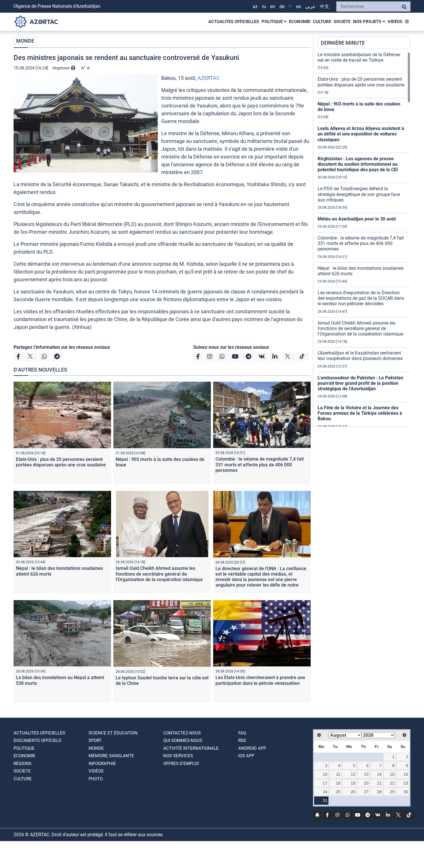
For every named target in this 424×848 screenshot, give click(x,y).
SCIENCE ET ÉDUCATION (113, 733)
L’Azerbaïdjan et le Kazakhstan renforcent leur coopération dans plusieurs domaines (360, 355)
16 (406, 774)
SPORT (95, 740)
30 (406, 791)
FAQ (242, 733)
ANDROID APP (252, 748)
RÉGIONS (22, 763)
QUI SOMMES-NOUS (182, 740)
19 (353, 783)
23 (406, 783)
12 (353, 774)
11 (338, 774)
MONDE (25, 41)
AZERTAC (209, 78)
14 (379, 774)
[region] (364, 239)
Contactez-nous (182, 733)
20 (366, 783)
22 (392, 783)
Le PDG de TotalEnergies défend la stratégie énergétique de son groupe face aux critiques (359, 194)
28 (379, 791)
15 (392, 774)
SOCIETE (342, 21)
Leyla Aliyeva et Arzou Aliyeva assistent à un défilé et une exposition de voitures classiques (361, 134)
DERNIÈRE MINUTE (343, 43)
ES (298, 6)
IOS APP (246, 755)
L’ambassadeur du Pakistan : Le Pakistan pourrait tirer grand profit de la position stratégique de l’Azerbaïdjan (360, 383)
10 (325, 774)
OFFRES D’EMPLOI (181, 763)
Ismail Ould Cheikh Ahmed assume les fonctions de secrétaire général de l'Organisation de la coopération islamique (159, 574)
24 (325, 791)
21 (379, 783)
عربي (310, 6)
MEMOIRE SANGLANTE (111, 755)
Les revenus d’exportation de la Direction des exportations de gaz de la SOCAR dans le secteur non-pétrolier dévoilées (361, 298)
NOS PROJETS (367, 21)
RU (264, 6)
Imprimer (61, 68)
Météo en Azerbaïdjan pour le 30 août (357, 219)
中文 (324, 6)
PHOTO (96, 778)
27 (366, 791)
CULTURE (322, 21)
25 (338, 791)
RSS (242, 740)
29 (392, 791)
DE (281, 6)
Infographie (102, 763)
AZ (255, 6)
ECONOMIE (299, 21)
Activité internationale (191, 748)
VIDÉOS (395, 21)
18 (338, 783)
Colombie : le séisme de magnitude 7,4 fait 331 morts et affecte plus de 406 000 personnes (259, 464)
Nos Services (178, 755)
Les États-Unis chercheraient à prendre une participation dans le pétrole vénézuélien (260, 680)
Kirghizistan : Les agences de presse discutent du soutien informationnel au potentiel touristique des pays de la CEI (358, 164)
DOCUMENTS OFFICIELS (37, 740)
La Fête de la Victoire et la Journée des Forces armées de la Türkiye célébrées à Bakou (360, 413)
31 (325, 800)
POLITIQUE (273, 21)
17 (325, 783)
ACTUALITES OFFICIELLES (233, 21)
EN (272, 6)
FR (290, 6)
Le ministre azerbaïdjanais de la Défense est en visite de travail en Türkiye (359, 57)
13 (366, 774)
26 (353, 791)
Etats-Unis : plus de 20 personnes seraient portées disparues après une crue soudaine (61, 462)
